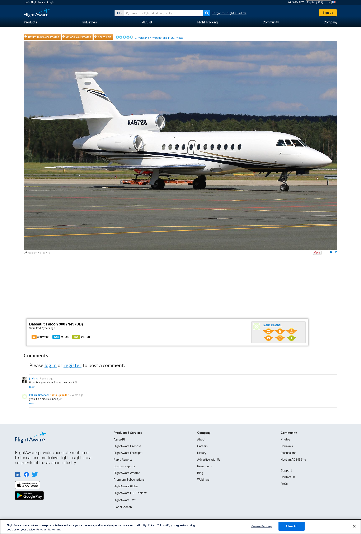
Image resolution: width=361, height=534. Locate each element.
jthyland (33, 378)
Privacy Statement (48, 529)
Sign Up (328, 12)
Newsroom (204, 466)
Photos (285, 439)
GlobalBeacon (123, 507)
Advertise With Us (208, 459)
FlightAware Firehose (127, 446)
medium (32, 252)
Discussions (288, 453)
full (49, 252)
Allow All (291, 526)
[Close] (354, 526)
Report (32, 387)
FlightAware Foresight (128, 453)
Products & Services (128, 432)
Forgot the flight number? (229, 13)
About (201, 439)
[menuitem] (30, 22)
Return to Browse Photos (43, 36)
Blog (200, 473)
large (42, 252)
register (72, 365)
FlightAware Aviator (127, 473)
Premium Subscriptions (129, 479)
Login (50, 2)
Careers (202, 446)
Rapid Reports (123, 459)
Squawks (287, 446)
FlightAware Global (126, 486)
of (61, 337)
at (82, 337)
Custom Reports (124, 466)
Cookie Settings (261, 526)
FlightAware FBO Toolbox (130, 493)
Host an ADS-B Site (293, 459)
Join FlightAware (35, 2)
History (201, 453)
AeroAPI (119, 439)
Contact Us (288, 477)
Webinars (203, 479)
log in (50, 365)
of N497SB (41, 337)
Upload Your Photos (78, 36)
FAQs (284, 483)
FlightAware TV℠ (125, 500)
